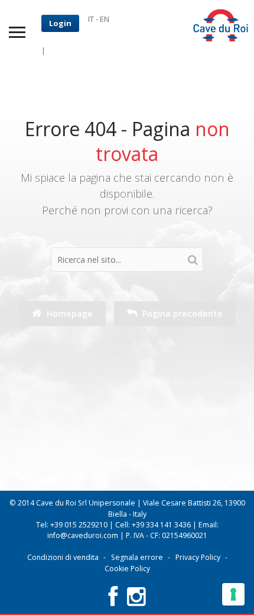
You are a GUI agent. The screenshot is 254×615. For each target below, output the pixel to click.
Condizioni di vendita (63, 557)
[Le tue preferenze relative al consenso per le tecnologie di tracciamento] (233, 594)
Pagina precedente (181, 313)
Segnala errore (137, 557)
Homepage (68, 313)
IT (91, 19)
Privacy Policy (197, 557)
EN (104, 19)
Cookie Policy (127, 569)
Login (60, 23)
